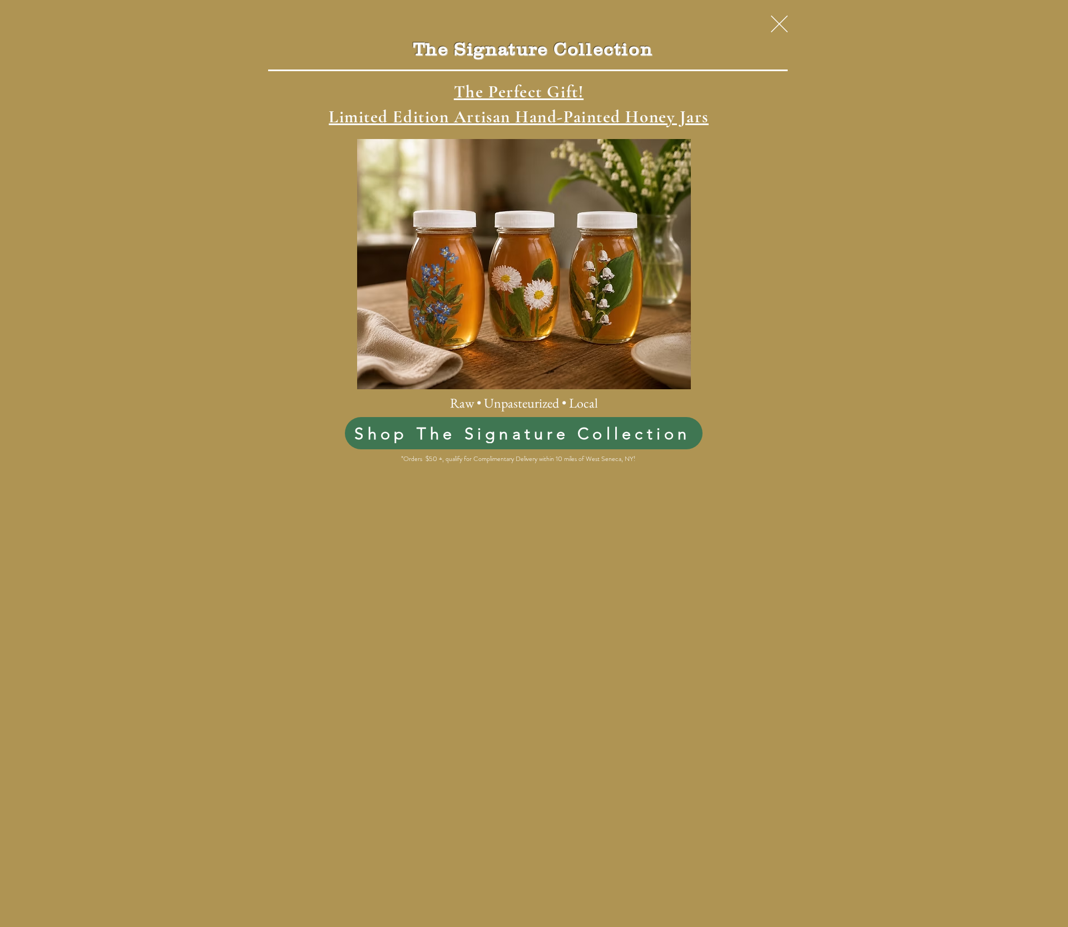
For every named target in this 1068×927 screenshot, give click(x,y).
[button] (779, 24)
